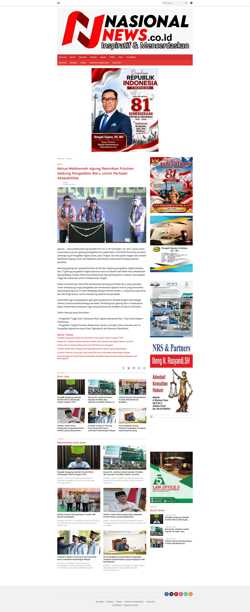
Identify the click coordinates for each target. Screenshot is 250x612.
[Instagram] (181, 594)
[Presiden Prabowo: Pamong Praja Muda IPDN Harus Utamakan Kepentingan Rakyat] (102, 415)
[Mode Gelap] (191, 3)
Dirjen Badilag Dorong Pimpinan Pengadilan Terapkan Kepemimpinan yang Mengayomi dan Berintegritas (97, 357)
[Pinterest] (176, 594)
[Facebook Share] (123, 368)
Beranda (62, 57)
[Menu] (59, 3)
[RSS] (191, 594)
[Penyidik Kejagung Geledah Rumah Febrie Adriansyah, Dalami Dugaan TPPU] (71, 387)
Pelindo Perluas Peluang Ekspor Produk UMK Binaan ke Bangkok (85, 345)
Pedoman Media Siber (99, 63)
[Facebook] (166, 594)
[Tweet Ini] (129, 368)
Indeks (83, 63)
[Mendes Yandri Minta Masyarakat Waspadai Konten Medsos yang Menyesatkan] (71, 415)
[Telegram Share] (139, 368)
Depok (103, 57)
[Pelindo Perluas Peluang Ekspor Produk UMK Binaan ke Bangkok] (132, 387)
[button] (186, 3)
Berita (72, 57)
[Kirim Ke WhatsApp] (144, 368)
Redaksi (73, 63)
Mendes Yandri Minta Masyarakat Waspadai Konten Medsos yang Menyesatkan (92, 349)
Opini (120, 57)
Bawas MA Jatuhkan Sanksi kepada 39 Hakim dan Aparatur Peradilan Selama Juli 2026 (95, 341)
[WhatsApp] (186, 594)
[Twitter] (171, 594)
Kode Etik (117, 63)
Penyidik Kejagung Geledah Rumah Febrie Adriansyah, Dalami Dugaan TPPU (90, 338)
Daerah (93, 57)
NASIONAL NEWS (131, 605)
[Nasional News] (125, 30)
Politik (112, 57)
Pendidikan (131, 57)
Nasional (82, 57)
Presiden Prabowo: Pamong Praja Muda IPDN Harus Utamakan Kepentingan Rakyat (93, 352)
